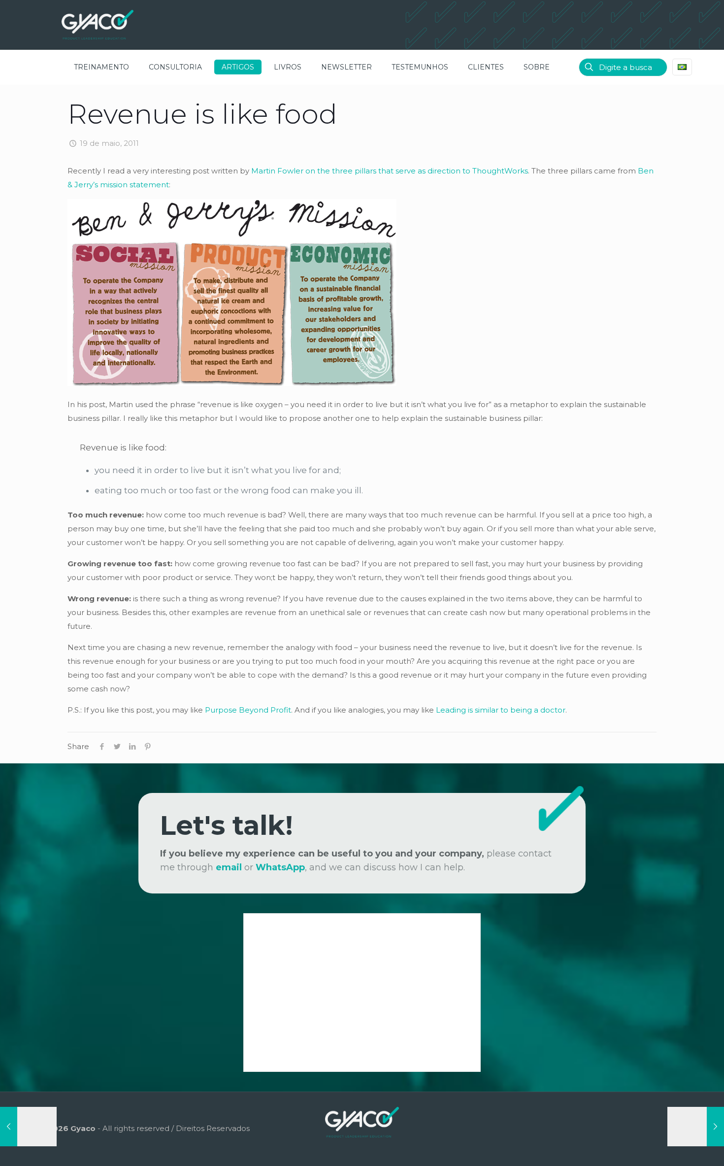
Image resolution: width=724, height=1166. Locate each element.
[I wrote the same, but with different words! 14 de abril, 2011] (28, 1126)
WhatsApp (280, 867)
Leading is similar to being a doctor (500, 710)
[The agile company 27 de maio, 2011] (695, 1126)
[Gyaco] (97, 24)
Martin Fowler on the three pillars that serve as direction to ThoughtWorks (389, 170)
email (229, 867)
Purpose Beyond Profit (248, 710)
